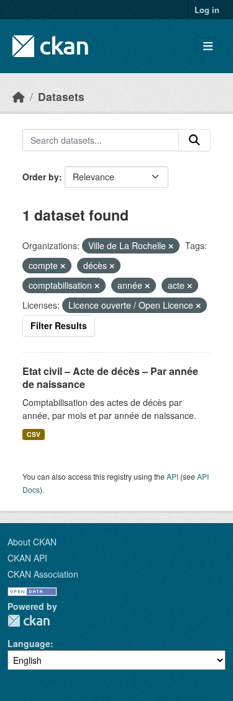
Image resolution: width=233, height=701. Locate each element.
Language (28, 643)
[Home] (18, 96)
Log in (206, 9)
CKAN (28, 620)
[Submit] (194, 140)
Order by (40, 176)
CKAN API (27, 558)
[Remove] (170, 246)
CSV (33, 434)
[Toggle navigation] (208, 46)
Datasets (61, 96)
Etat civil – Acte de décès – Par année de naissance (110, 377)
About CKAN (32, 542)
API (172, 476)
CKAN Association (42, 574)
